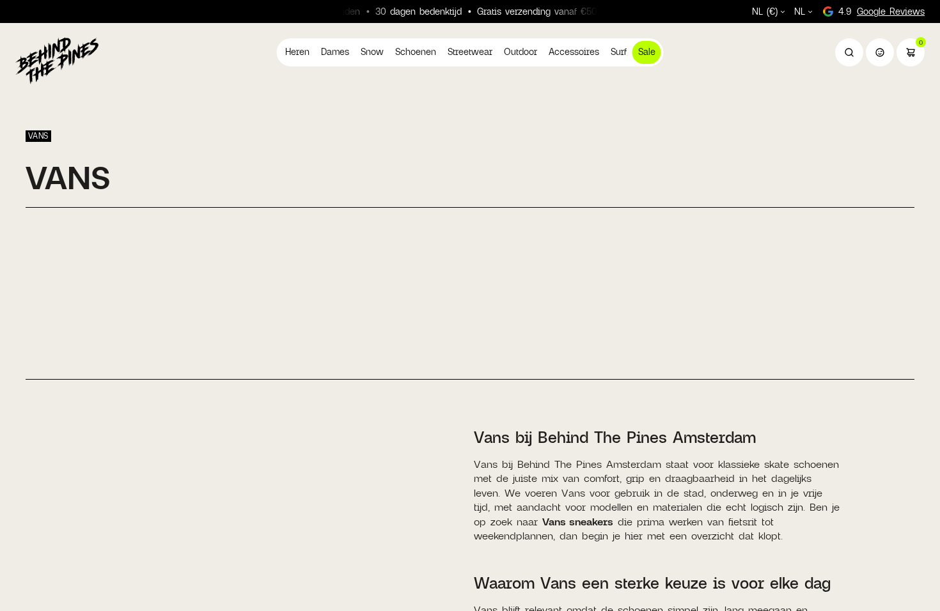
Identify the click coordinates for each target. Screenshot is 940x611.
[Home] (57, 60)
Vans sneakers (577, 521)
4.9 (881, 11)
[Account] (880, 52)
